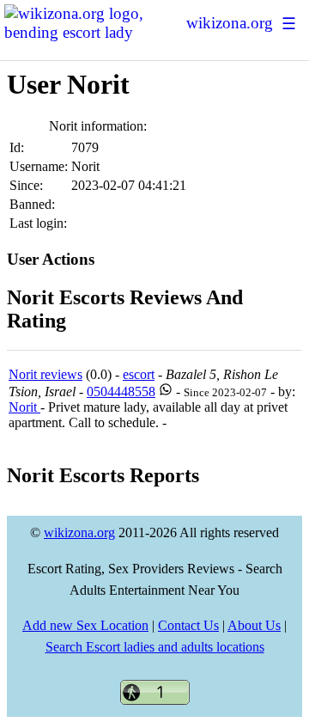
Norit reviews (45, 374)
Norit (24, 407)
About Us (254, 625)
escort (138, 374)
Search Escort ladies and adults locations (154, 646)
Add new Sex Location (85, 625)
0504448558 (121, 391)
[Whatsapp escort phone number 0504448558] (166, 391)
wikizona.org (229, 23)
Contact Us (188, 625)
